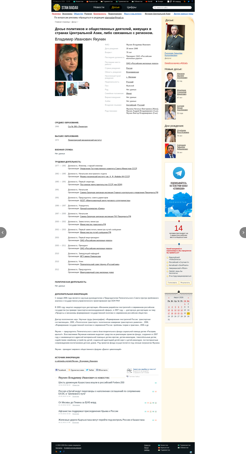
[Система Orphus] (142, 377)
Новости (147, 445)
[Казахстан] (156, 382)
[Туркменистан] (153, 402)
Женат (129, 93)
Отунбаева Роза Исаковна (183, 131)
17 (169, 313)
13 (179, 310)
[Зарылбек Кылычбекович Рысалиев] (175, 37)
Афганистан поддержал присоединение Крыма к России (88, 411)
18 (172, 313)
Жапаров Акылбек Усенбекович (182, 76)
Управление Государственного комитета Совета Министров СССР (108, 168)
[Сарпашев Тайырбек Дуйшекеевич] (170, 157)
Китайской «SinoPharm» (179, 265)
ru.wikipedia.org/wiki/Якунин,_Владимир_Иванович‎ (76, 361)
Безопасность (100, 14)
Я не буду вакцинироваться (180, 276)
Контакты (59, 448)
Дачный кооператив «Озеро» (92, 208)
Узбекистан (138, 1)
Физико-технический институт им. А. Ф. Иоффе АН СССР (105, 176)
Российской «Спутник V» (179, 262)
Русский (129, 82)
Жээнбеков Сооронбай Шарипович (181, 92)
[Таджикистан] (150, 402)
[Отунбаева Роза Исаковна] (170, 141)
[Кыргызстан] (156, 391)
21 (182, 313)
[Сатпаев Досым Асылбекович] (170, 118)
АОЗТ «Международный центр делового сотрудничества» (105, 200)
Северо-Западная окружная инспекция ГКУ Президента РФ (105, 216)
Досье (74, 22)
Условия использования (72, 448)
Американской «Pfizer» (178, 268)
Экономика (67, 14)
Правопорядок (115, 14)
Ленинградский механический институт (85, 140)
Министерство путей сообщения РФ (95, 232)
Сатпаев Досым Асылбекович (182, 108)
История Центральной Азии (157, 14)
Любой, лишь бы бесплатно (175, 272)
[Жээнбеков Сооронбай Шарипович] (170, 102)
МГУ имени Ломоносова (90, 256)
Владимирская (132, 72)
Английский (131, 105)
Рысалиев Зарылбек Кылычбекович (173, 54)
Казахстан (79, 1)
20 (179, 313)
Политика (56, 14)
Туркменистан (123, 1)
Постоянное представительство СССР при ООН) (101, 184)
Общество (78, 14)
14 (182, 310)
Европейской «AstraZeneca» (175, 258)
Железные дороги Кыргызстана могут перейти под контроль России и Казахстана (101, 420)
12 (175, 310)
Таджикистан (108, 1)
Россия (129, 68)
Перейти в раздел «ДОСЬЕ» (176, 63)
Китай (150, 1)
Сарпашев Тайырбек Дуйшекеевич (182, 147)
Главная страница (62, 22)
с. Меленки (131, 77)
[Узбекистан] (156, 402)
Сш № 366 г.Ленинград (78, 126)
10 (169, 310)
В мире (160, 1)
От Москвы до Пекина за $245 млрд (77, 402)
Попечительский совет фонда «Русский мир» (99, 264)
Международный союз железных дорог (97, 272)
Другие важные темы (183, 14)
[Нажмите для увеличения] (60, 89)
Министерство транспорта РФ (93, 224)
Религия (88, 14)
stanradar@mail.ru (114, 17)
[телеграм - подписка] (178, 216)
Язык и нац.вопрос (133, 14)
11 (172, 310)
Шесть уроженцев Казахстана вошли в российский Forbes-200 (91, 382)
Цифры (146, 450)
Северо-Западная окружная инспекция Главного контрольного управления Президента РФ (119, 192)
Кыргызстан (93, 1)
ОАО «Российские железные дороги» (142, 63)
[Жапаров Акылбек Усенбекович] (170, 86)
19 (175, 313)
